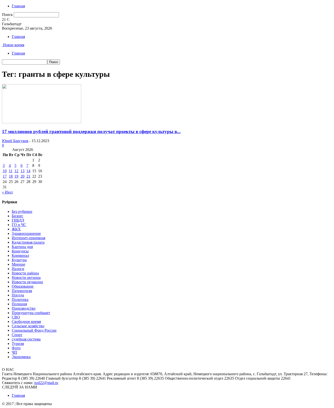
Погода (18, 295)
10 (5, 171)
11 (10, 171)
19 (16, 176)
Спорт (17, 335)
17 (5, 176)
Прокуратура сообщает (31, 313)
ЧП (14, 352)
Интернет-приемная (28, 238)
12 (16, 171)
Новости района (25, 273)
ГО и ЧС (19, 225)
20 (22, 176)
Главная (18, 6)
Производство (23, 308)
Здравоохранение (26, 233)
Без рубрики (22, 211)
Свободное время (26, 321)
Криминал (20, 255)
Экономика (21, 357)
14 (28, 171)
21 (28, 176)
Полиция (19, 304)
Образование (22, 286)
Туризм (18, 343)
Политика (20, 299)
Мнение (18, 264)
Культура (19, 260)
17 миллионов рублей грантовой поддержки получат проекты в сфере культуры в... (91, 131)
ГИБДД (18, 220)
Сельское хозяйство (28, 326)
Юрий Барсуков (15, 141)
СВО (16, 317)
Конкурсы (20, 251)
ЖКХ (16, 229)
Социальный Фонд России (34, 330)
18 (11, 176)
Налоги (18, 269)
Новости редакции (27, 282)
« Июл (7, 192)
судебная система (26, 339)
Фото (16, 348)
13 (22, 171)
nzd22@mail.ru (46, 383)
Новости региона (26, 277)
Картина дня (22, 247)
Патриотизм (22, 291)
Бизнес (17, 216)
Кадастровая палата (28, 242)
